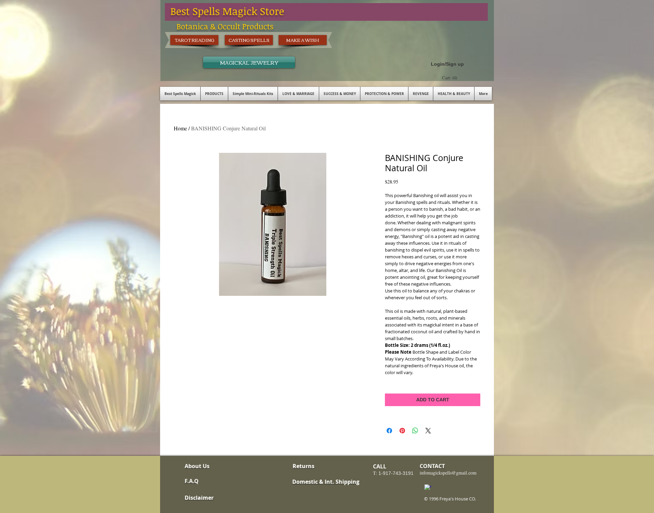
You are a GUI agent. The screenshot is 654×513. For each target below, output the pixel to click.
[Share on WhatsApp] (415, 431)
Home (180, 128)
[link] (450, 77)
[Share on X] (428, 431)
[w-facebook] (427, 487)
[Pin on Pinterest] (402, 431)
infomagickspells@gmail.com (448, 472)
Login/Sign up (447, 64)
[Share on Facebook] (389, 431)
